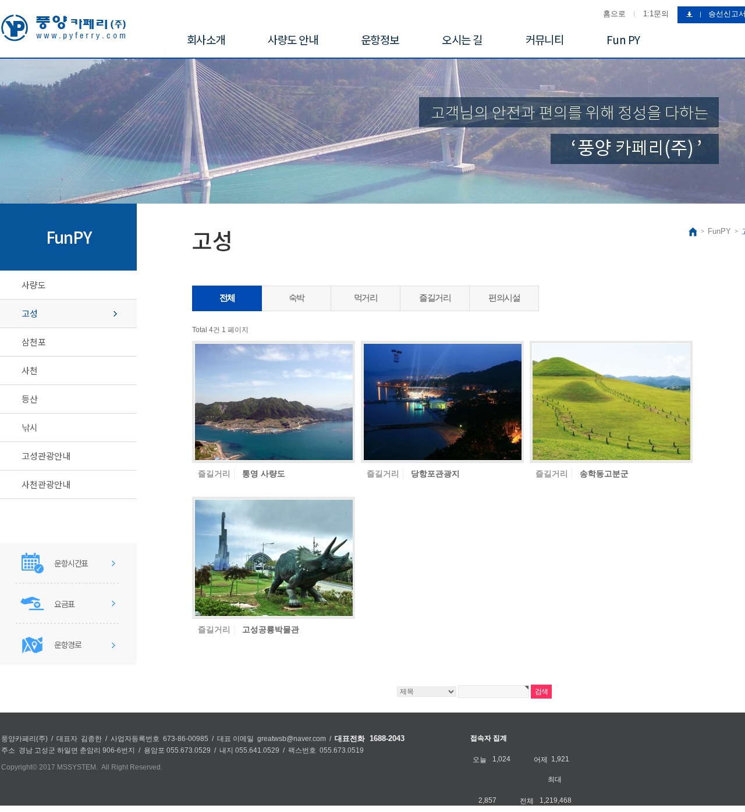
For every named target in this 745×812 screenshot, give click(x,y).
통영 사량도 (263, 473)
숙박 (296, 297)
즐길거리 (434, 297)
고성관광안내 (46, 456)
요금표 (64, 604)
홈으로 (614, 13)
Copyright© (19, 767)
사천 (30, 370)
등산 (30, 399)
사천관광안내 (46, 484)
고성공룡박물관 (270, 629)
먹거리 (366, 297)
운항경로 (67, 644)
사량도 (34, 285)
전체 (227, 297)
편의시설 (504, 297)
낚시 (30, 427)
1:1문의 (656, 13)
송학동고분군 (604, 473)
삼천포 (34, 342)
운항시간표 (71, 563)
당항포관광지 (435, 473)
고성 (30, 313)
